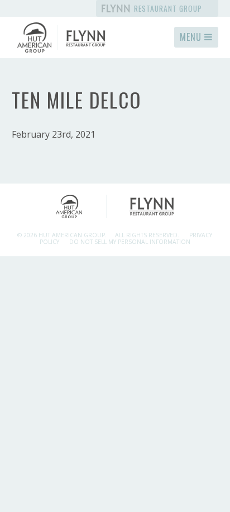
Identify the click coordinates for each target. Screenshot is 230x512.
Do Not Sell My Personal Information (129, 242)
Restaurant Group (167, 8)
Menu (192, 37)
